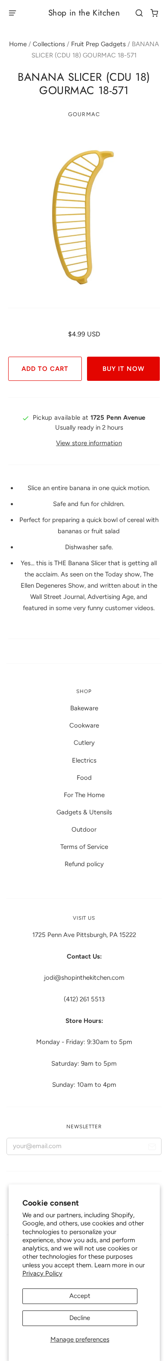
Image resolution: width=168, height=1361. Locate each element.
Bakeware (84, 708)
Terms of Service (84, 847)
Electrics (84, 760)
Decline (79, 1318)
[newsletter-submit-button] (152, 1148)
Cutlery (84, 743)
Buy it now (123, 369)
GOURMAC (84, 114)
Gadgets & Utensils (84, 812)
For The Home (84, 795)
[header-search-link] (139, 13)
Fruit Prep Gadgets (98, 44)
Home (18, 44)
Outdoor (84, 829)
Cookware (84, 725)
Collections (49, 44)
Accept (79, 1296)
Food (84, 778)
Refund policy (84, 864)
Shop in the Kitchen (84, 13)
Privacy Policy (42, 1273)
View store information (89, 443)
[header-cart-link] (154, 13)
